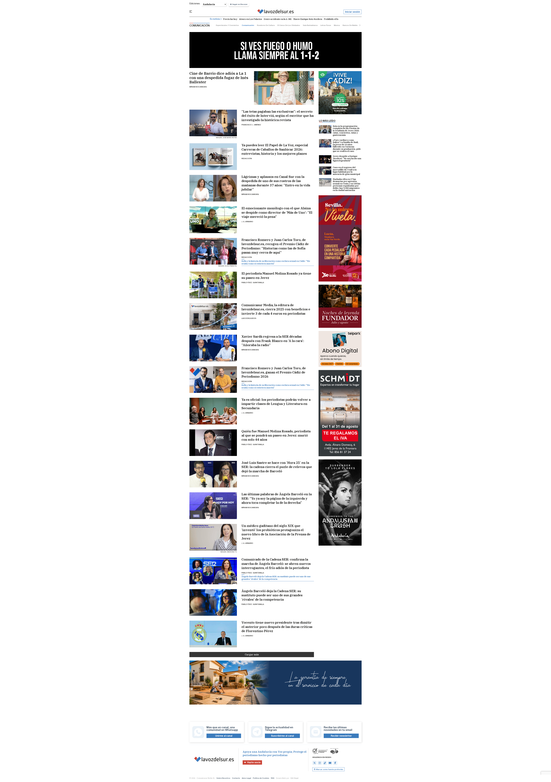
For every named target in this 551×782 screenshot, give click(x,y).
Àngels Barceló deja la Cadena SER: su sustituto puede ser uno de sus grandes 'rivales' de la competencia (276, 577)
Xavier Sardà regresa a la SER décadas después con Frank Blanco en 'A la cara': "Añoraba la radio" (272, 340)
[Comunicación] (275, 12)
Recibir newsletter (341, 735)
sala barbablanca (310, 25)
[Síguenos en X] (314, 763)
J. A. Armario (247, 221)
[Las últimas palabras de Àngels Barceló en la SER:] (213, 505)
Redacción (246, 158)
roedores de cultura (266, 25)
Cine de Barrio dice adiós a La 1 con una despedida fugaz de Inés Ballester (218, 77)
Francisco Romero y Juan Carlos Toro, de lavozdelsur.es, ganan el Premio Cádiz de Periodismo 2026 (273, 372)
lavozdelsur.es (248, 318)
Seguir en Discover (240, 4)
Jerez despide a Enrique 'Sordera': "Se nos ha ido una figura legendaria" (347, 158)
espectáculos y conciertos (227, 25)
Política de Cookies (261, 778)
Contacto (236, 778)
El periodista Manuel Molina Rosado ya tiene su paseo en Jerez (276, 275)
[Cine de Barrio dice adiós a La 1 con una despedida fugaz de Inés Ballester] (284, 88)
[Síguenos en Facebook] (335, 763)
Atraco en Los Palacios (250, 19)
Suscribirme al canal (282, 735)
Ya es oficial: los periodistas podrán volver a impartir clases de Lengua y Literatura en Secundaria (276, 403)
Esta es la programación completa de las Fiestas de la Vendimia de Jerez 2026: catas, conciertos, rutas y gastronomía (346, 130)
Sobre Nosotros (223, 778)
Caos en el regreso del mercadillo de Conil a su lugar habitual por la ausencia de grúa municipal (346, 170)
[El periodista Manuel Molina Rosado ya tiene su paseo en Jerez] (213, 285)
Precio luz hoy (230, 19)
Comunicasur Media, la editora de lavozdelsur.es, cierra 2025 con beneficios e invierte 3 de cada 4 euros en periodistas (275, 309)
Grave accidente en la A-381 (278, 19)
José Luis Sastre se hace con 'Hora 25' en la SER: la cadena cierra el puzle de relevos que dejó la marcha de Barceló (276, 467)
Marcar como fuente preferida (329, 769)
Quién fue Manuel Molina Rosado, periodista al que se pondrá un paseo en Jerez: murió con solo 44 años (276, 435)
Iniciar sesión (352, 11)
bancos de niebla (350, 25)
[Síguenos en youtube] (330, 763)
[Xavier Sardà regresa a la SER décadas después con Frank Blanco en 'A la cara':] (213, 348)
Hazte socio (254, 762)
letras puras (325, 25)
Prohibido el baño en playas (338, 19)
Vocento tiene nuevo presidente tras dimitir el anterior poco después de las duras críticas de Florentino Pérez (276, 626)
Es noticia (215, 19)
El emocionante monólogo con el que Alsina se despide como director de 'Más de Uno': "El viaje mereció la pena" (276, 212)
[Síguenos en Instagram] (320, 763)
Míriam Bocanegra (198, 87)
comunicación (248, 25)
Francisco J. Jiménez (251, 125)
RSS (272, 778)
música (337, 25)
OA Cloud (294, 778)
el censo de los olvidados (289, 25)
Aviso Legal (246, 778)
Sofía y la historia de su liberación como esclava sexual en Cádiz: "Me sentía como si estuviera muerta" (275, 262)
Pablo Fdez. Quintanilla (252, 282)
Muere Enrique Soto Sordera (307, 19)
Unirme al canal (223, 735)
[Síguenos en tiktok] (325, 763)
